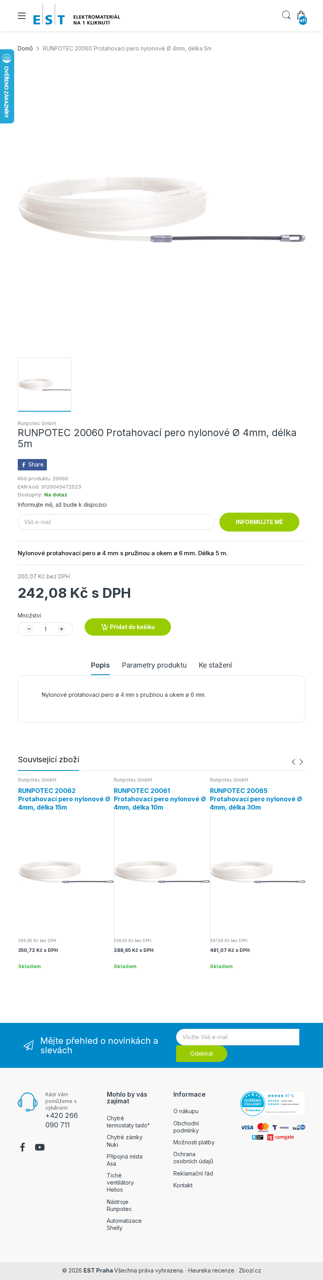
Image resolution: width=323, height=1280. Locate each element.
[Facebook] (22, 1148)
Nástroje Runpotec (119, 1205)
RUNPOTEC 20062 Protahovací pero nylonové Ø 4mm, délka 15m (64, 799)
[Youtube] (40, 1148)
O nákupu (186, 1111)
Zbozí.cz (250, 1270)
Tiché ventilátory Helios (120, 1182)
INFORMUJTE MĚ (259, 522)
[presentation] (293, 762)
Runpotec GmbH (37, 423)
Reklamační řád (193, 1173)
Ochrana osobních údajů (193, 1157)
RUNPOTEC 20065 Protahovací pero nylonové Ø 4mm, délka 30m (256, 799)
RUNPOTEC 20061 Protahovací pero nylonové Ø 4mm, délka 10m (160, 799)
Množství (29, 615)
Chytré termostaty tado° (128, 1122)
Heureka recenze (211, 1270)
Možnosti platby (194, 1142)
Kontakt (183, 1185)
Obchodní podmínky (186, 1127)
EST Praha (98, 1270)
